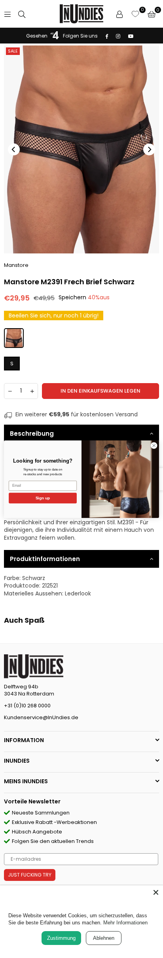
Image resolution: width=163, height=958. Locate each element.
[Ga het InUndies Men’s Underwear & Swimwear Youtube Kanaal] (130, 35)
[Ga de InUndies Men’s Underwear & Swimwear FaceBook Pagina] (106, 35)
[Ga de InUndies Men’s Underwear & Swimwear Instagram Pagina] (118, 35)
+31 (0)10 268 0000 (27, 705)
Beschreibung (32, 433)
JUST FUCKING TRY (29, 874)
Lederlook (78, 593)
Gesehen (37, 35)
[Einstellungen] (119, 14)
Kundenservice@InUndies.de (41, 717)
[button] (151, 14)
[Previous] (14, 149)
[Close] (156, 892)
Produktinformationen (45, 559)
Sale (13, 51)
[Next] (149, 149)
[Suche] (22, 14)
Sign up (43, 497)
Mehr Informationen (125, 923)
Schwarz (33, 578)
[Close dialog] (153, 445)
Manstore (16, 265)
